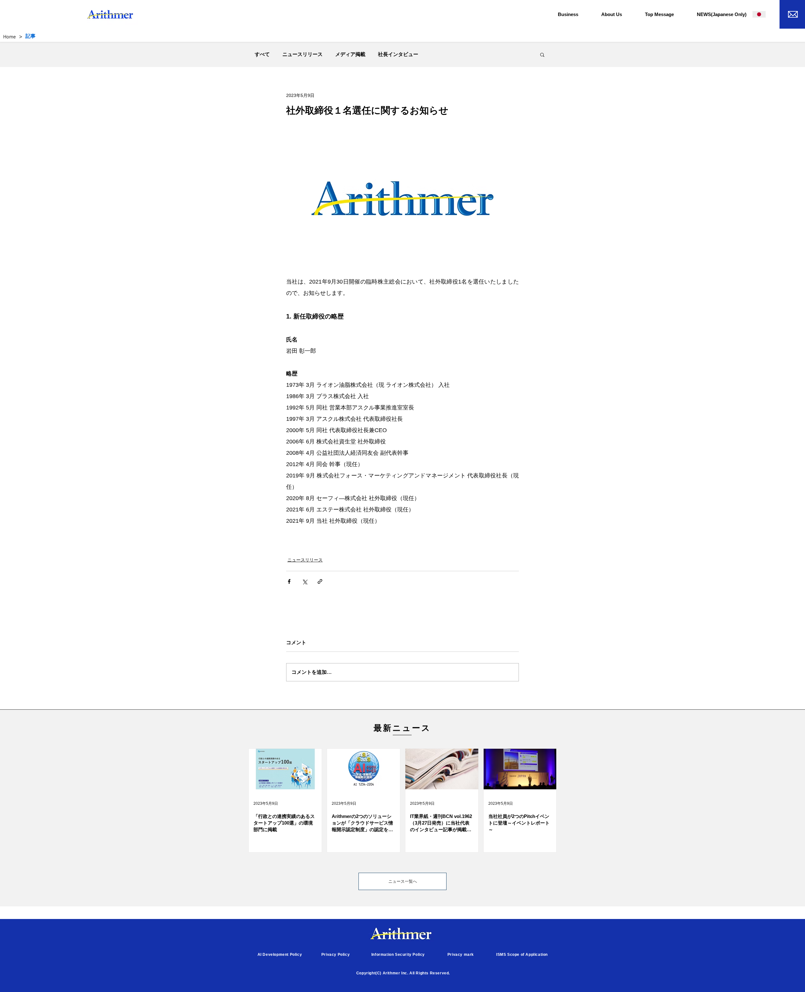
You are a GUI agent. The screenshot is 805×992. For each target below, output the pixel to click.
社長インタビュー (398, 54)
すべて (262, 54)
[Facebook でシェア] (289, 581)
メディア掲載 (350, 54)
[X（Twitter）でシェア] (305, 581)
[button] (575, 14)
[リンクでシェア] (320, 581)
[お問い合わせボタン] (792, 13)
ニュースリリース (302, 54)
